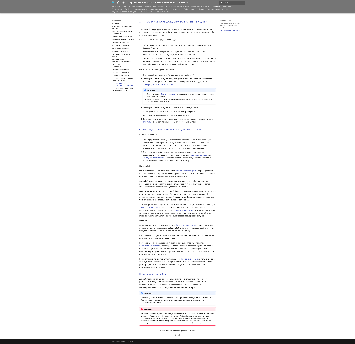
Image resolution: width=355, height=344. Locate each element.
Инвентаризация (156, 9)
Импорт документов (184, 210)
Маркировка (137, 6)
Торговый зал (117, 9)
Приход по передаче (168, 94)
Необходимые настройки (152, 274)
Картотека (227, 6)
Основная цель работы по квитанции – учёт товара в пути (170, 129)
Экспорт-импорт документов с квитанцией (173, 21)
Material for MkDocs (126, 341)
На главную (116, 6)
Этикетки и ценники (173, 9)
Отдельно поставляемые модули (124, 12)
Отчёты (128, 9)
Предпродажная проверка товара (158, 84)
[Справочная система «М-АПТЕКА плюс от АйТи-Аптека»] (113, 2)
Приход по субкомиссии (153, 157)
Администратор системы (179, 6)
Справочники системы (200, 6)
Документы (215, 6)
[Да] (176, 335)
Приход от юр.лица (198, 155)
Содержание (225, 20)
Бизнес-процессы (146, 12)
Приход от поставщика (185, 170)
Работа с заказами (140, 9)
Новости (126, 6)
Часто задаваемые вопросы (217, 9)
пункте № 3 (148, 122)
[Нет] (179, 335)
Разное (201, 9)
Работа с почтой (190, 9)
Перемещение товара (149, 245)
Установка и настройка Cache (155, 6)
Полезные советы (162, 12)
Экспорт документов (148, 207)
